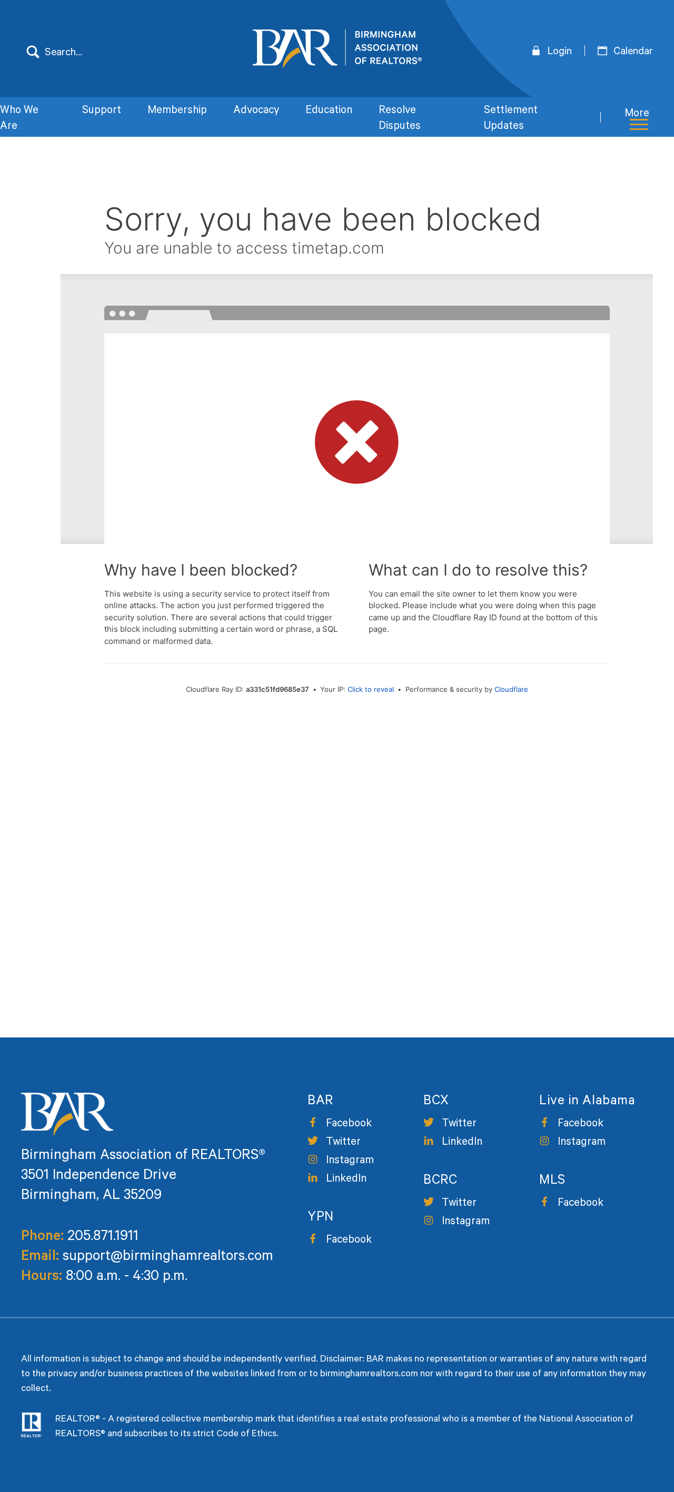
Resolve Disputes (400, 119)
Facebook (349, 1124)
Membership (177, 111)
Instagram (350, 1161)
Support (101, 111)
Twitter (343, 1143)
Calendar (633, 52)
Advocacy (256, 111)
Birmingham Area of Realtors (337, 48)
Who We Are (19, 119)
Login (559, 52)
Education (328, 111)
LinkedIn (346, 1180)
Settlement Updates (511, 119)
